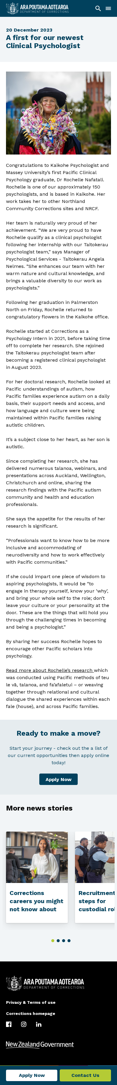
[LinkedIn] (38, 1024)
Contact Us (85, 1075)
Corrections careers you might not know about (36, 901)
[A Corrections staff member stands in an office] (37, 857)
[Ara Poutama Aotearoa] (37, 8)
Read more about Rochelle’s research (49, 670)
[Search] (98, 8)
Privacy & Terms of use (31, 1002)
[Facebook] (8, 1024)
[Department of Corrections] (58, 983)
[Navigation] (108, 8)
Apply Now (58, 779)
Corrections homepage (30, 1013)
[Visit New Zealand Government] (58, 1045)
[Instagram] (23, 1024)
